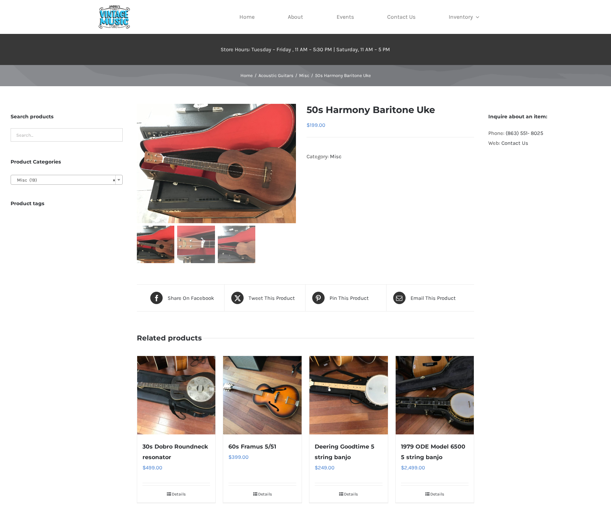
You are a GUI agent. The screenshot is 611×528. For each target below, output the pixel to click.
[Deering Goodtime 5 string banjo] (348, 395)
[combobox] (67, 180)
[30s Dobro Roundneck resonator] (176, 395)
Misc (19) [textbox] (64, 180)
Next (291, 163)
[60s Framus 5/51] (262, 395)
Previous (142, 163)
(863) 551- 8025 (524, 133)
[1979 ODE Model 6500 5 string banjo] (435, 395)
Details (179, 494)
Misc (336, 156)
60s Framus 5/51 (252, 446)
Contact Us (514, 143)
